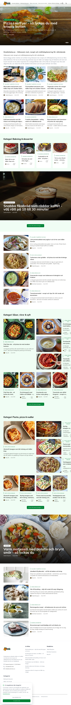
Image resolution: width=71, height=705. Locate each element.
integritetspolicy (6, 694)
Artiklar (27, 646)
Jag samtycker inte (16, 697)
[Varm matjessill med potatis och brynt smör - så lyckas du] (35, 539)
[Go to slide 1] (65, 42)
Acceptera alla (16, 700)
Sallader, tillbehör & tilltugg (53, 3)
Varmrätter (7, 19)
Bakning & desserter (24, 3)
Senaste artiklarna (15, 3)
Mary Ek (48, 654)
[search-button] (62, 3)
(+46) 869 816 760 (9, 666)
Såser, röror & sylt (33, 3)
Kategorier (7, 676)
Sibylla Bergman (7, 34)
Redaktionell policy (35, 696)
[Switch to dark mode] (66, 3)
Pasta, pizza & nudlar (42, 3)
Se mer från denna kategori (34, 225)
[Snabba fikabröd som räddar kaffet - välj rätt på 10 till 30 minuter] (35, 195)
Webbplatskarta (44, 696)
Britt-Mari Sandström (51, 652)
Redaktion (50, 646)
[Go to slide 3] (68, 42)
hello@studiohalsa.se (10, 668)
